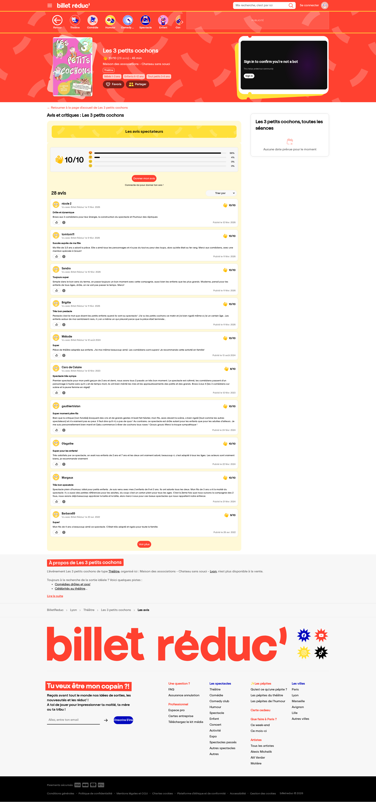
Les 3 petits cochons (116, 610)
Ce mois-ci (259, 731)
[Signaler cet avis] (63, 222)
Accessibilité (238, 793)
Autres (214, 754)
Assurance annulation (183, 695)
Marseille (298, 701)
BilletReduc (55, 610)
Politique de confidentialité (95, 793)
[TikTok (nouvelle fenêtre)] (321, 652)
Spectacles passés (223, 742)
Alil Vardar (258, 758)
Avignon (298, 707)
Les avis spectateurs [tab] (144, 131)
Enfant (214, 719)
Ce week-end (260, 725)
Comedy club (219, 701)
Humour (215, 707)
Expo (213, 736)
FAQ (171, 689)
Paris (295, 689)
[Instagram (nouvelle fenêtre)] (304, 652)
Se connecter (309, 5)
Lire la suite (55, 596)
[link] (141, 204)
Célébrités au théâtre (70, 589)
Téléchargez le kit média (185, 722)
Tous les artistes (262, 746)
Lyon (213, 571)
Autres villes (300, 719)
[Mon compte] (324, 5)
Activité (215, 731)
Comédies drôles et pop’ (72, 584)
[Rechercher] (291, 5)
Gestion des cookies (263, 793)
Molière (256, 763)
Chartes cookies (162, 793)
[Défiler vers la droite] (182, 22)
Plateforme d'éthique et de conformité (201, 793)
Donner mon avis (144, 178)
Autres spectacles (222, 748)
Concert (215, 725)
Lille (294, 713)
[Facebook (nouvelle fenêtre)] (304, 635)
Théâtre (113, 571)
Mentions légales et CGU (132, 793)
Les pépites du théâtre (267, 695)
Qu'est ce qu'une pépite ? (269, 689)
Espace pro (176, 710)
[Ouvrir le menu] (51, 5)
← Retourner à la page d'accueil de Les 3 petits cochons (87, 108)
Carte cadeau (260, 710)
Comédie (216, 695)
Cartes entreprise (180, 716)
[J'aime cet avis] (57, 222)
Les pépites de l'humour (268, 701)
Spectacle (217, 713)
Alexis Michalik (261, 752)
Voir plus (144, 544)
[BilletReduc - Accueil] (73, 5)
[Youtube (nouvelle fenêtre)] (321, 635)
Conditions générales (60, 793)
